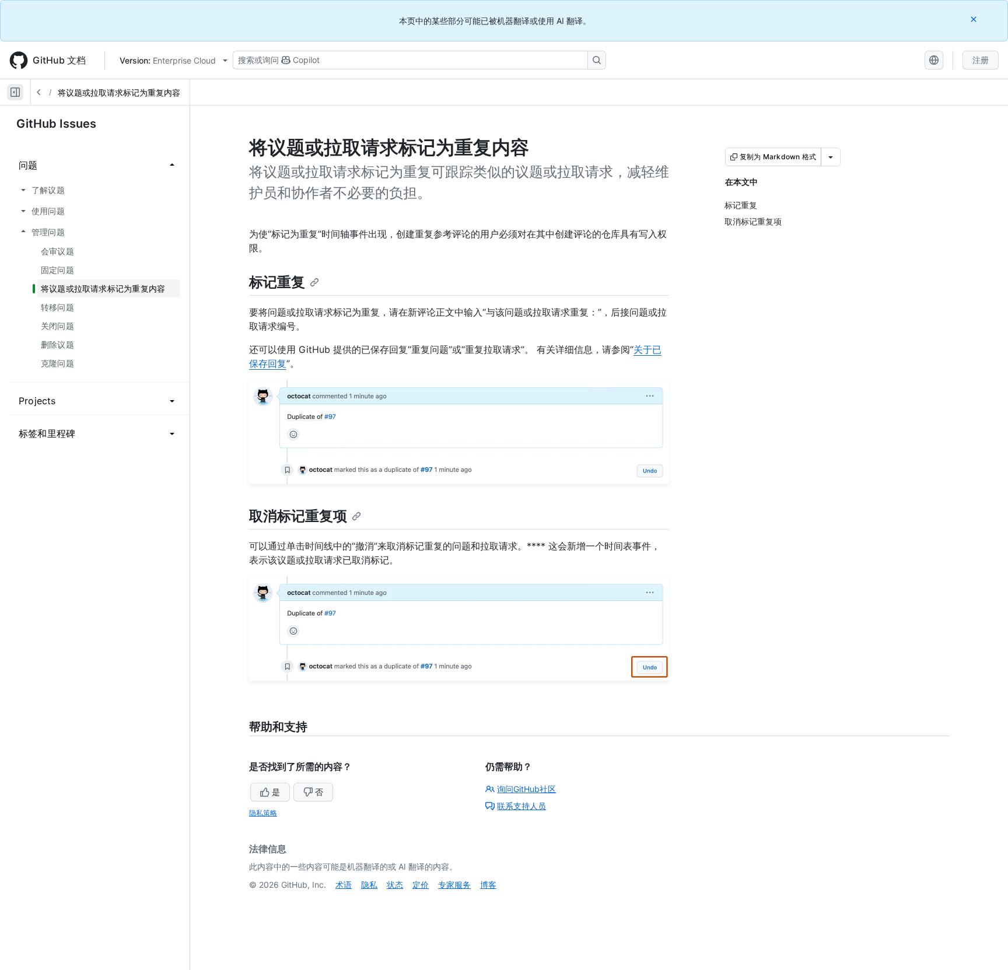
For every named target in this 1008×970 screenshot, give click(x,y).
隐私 (369, 885)
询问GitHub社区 (526, 789)
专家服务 (454, 885)
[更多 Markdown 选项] (831, 157)
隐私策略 (263, 812)
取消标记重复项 (298, 515)
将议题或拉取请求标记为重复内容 (119, 92)
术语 (343, 885)
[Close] (974, 19)
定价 (420, 885)
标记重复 (277, 282)
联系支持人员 (521, 806)
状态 (395, 885)
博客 (488, 885)
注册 (980, 60)
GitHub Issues (56, 124)
